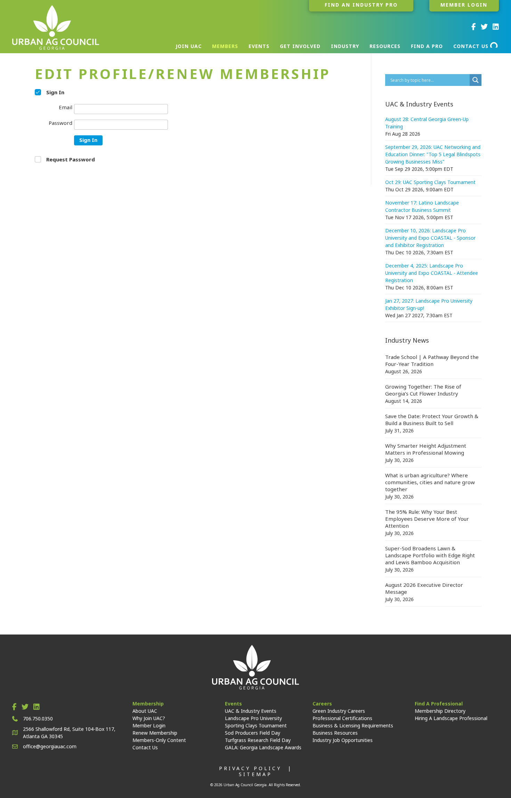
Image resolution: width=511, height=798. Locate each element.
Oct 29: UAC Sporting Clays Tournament (430, 182)
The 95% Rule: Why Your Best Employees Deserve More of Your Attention (427, 518)
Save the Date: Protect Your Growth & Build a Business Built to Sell (431, 419)
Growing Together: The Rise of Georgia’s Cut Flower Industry (423, 390)
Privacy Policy (250, 768)
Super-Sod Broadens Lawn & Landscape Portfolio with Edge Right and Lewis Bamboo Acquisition (430, 555)
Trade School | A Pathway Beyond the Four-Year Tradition (432, 360)
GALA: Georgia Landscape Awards (263, 747)
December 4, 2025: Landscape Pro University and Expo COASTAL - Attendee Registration (431, 273)
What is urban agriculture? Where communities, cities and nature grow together (430, 482)
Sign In (88, 139)
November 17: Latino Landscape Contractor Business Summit (422, 206)
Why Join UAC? (148, 718)
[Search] (494, 45)
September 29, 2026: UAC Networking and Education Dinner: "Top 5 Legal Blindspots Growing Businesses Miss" (432, 154)
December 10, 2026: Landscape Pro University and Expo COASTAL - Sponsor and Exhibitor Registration (430, 237)
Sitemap (255, 774)
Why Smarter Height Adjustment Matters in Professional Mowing (425, 449)
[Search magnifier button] (475, 80)
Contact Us (145, 747)
